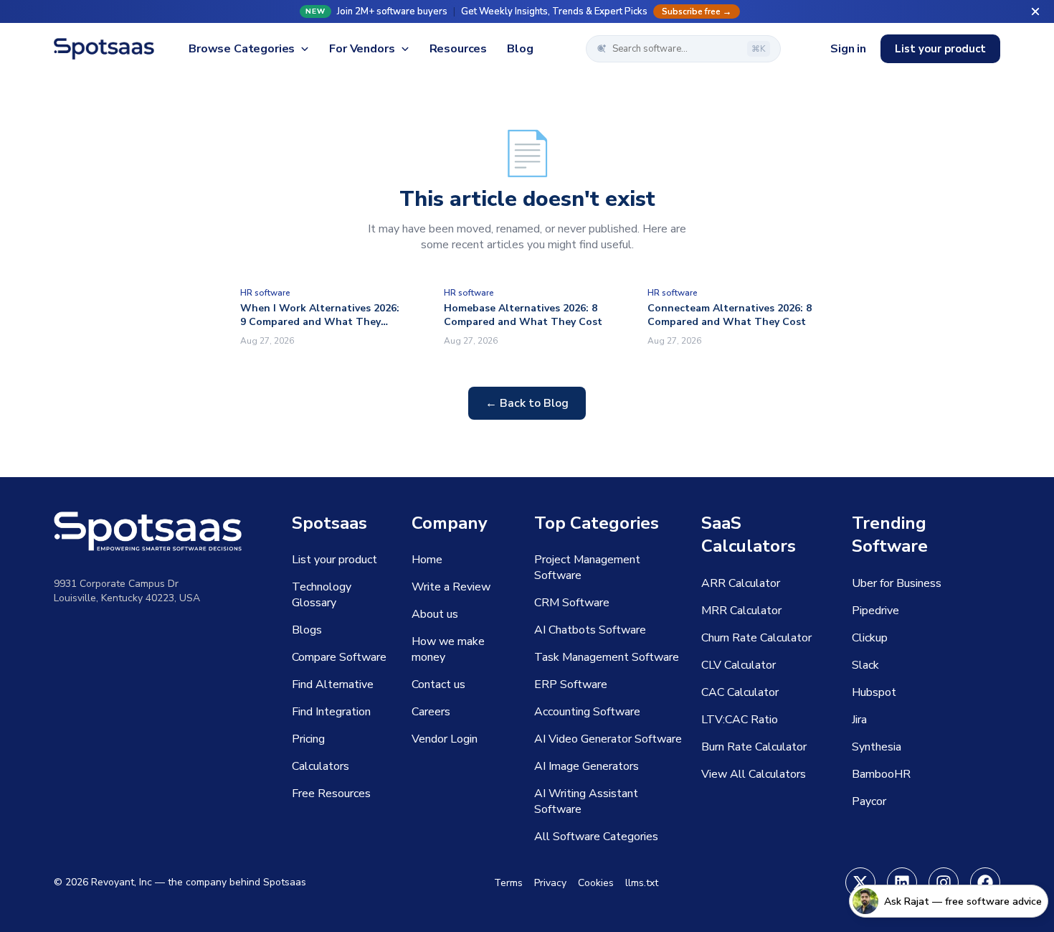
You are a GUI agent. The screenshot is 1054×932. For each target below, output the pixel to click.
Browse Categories (242, 49)
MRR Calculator (741, 610)
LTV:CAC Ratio (739, 720)
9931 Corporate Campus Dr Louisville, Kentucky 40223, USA (127, 591)
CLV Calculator (738, 665)
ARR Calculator (740, 583)
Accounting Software (587, 712)
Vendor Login (445, 739)
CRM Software (571, 603)
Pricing (308, 739)
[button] (527, 11)
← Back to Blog (527, 403)
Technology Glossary (321, 595)
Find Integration (331, 712)
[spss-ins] (944, 882)
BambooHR (881, 774)
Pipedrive (875, 610)
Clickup (870, 638)
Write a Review (451, 587)
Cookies (596, 883)
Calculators (320, 766)
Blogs (307, 630)
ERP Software (570, 684)
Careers (431, 712)
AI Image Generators (586, 766)
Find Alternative (333, 684)
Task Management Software (606, 657)
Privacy (550, 883)
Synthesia (876, 747)
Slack (865, 665)
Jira (859, 720)
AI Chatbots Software (590, 630)
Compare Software (339, 657)
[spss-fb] (985, 882)
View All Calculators (753, 774)
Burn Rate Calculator (754, 747)
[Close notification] (1035, 11)
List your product (940, 49)
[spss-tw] (860, 882)
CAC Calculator (740, 692)
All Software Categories (596, 836)
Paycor (869, 801)
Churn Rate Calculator (756, 638)
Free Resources (331, 793)
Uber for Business (896, 583)
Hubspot (874, 692)
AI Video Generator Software (608, 739)
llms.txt (641, 883)
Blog (520, 49)
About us (435, 614)
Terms (508, 883)
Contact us (438, 684)
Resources (458, 49)
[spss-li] (902, 882)
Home (427, 560)
